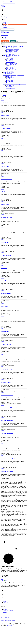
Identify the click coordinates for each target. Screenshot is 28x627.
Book (2, 579)
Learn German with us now (6, 179)
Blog (4, 22)
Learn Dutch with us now (6, 293)
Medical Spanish (4, 229)
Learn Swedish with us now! (6, 369)
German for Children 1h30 (6, 115)
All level (2, 100)
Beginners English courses (12, 47)
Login (4, 25)
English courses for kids (11, 51)
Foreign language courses (9, 75)
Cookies (5, 609)
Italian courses (9, 80)
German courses (10, 77)
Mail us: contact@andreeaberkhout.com (12, 1)
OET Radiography (10, 66)
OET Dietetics (9, 71)
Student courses (9, 86)
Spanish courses (10, 78)
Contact (5, 23)
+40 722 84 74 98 (5, 617)
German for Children (5, 204)
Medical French (4, 141)
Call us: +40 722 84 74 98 (9, 3)
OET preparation (7, 55)
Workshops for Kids (10, 88)
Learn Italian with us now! (6, 255)
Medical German (4, 191)
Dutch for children (4, 306)
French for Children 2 (5, 166)
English (2, 5)
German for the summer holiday (7, 445)
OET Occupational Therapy (12, 69)
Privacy (5, 612)
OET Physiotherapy (10, 62)
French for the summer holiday (7, 420)
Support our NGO (5, 41)
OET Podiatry (9, 67)
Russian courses (10, 82)
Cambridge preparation (8, 72)
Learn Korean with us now (6, 357)
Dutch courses (9, 81)
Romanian (6, 6)
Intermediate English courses (12, 49)
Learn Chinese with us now (6, 344)
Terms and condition (8, 610)
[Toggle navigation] (17, 41)
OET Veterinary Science (11, 63)
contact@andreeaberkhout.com (8, 620)
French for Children (5, 153)
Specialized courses (10, 54)
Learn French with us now (6, 128)
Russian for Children (5, 331)
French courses (9, 76)
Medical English (10, 53)
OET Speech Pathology (11, 64)
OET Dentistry (9, 60)
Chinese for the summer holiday (7, 471)
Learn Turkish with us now (6, 102)
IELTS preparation (7, 73)
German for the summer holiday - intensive (9, 458)
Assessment (6, 24)
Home (4, 19)
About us (5, 20)
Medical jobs (13, 41)
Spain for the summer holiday (7, 395)
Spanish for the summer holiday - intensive (9, 407)
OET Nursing (9, 56)
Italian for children (4, 280)
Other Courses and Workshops (10, 84)
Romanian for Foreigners (6, 382)
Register (5, 27)
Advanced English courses (12, 50)
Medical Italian (4, 268)
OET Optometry (10, 68)
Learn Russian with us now (6, 318)
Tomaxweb (9, 625)
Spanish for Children (5, 242)
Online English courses (8, 46)
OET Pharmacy (9, 59)
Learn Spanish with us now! (6, 217)
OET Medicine (9, 58)
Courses (3, 43)
